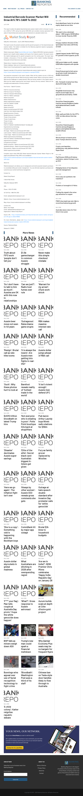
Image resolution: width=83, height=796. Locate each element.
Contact (41, 773)
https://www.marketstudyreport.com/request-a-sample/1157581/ (21, 72)
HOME (5, 8)
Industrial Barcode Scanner (25, 52)
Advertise (41, 770)
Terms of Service (41, 765)
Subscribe (15, 779)
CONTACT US (29, 8)
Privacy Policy (41, 768)
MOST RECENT (12, 8)
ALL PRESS (21, 8)
